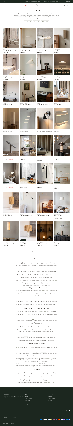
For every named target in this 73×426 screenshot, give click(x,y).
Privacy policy (27, 404)
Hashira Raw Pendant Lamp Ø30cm (9, 243)
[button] (4, 5)
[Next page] (41, 251)
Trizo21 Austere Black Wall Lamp (26, 215)
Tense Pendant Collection (30, 272)
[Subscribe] (21, 410)
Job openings (50, 396)
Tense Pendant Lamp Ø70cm (42, 50)
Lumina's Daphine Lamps (26, 329)
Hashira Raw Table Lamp (7, 131)
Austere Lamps (43, 311)
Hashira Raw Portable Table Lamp (26, 104)
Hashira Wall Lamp (57, 50)
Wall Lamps (36, 21)
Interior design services (52, 394)
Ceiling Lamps (45, 21)
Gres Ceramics (43, 352)
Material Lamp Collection (49, 358)
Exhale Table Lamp (57, 104)
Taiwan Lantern (45, 290)
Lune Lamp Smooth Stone (7, 215)
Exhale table (52, 345)
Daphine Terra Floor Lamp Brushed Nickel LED (44, 159)
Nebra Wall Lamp (23, 77)
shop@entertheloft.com (7, 394)
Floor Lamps (28, 21)
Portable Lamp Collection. (50, 382)
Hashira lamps (49, 299)
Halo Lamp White (23, 243)
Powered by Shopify (12, 423)
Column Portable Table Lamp (42, 77)
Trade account (27, 400)
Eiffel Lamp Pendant (57, 243)
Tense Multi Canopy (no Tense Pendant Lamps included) (61, 187)
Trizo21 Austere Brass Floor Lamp (43, 215)
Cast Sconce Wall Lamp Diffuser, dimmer (44, 131)
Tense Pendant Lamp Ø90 (7, 77)
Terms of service (28, 402)
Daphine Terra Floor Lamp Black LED (10, 50)
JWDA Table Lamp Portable (42, 243)
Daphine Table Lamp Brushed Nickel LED (44, 104)
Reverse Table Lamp (57, 158)
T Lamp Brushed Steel (7, 158)
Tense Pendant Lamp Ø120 (25, 158)
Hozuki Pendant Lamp (58, 215)
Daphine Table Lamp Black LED (8, 104)
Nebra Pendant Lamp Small (25, 50)
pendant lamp (18, 347)
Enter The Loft (7, 423)
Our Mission (50, 400)
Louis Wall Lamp (57, 131)
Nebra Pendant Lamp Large (59, 77)
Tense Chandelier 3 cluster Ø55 (25, 131)
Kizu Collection (23, 359)
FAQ (26, 394)
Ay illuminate (28, 271)
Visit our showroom (51, 398)
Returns (26, 396)
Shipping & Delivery (28, 398)
